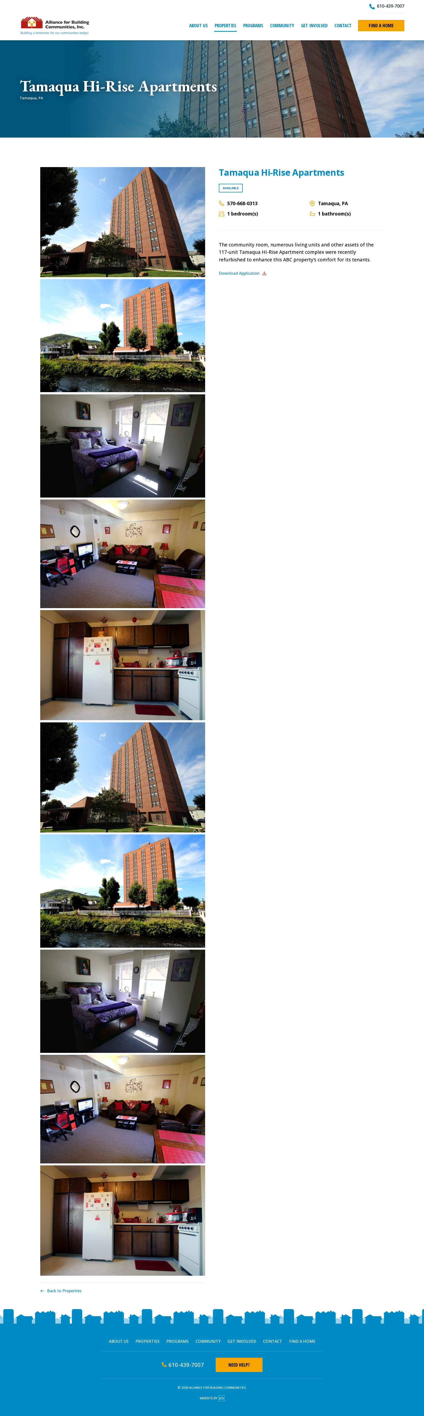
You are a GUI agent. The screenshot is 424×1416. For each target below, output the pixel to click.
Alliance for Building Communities (55, 25)
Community (282, 25)
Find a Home (381, 25)
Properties (225, 25)
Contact (343, 25)
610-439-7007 (390, 6)
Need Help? (239, 1365)
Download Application (239, 273)
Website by (208, 1398)
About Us (198, 25)
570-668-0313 (242, 203)
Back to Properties (64, 1290)
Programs (253, 25)
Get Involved (314, 25)
